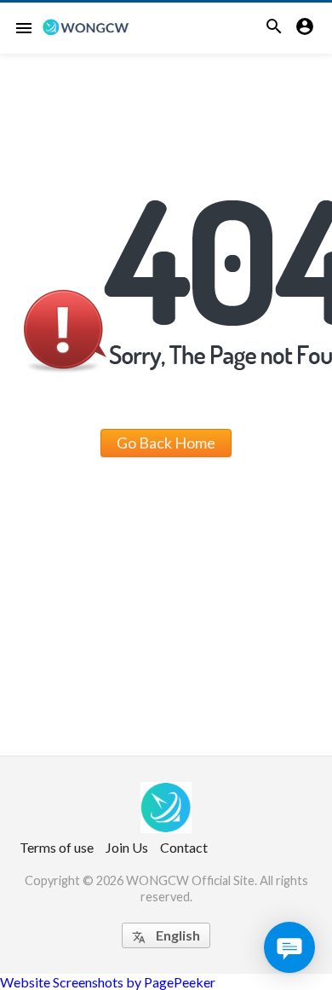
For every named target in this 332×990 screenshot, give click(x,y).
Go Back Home (166, 442)
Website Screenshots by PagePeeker (107, 982)
